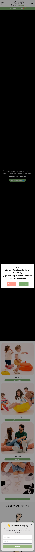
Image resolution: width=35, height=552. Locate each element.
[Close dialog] (31, 524)
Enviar (17, 546)
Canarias (24, 284)
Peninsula (11, 284)
